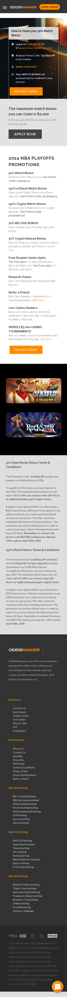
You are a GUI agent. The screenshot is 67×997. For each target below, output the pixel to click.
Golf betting (20, 815)
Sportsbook (19, 711)
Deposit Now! (26, 91)
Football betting (22, 907)
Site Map (18, 756)
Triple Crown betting (24, 888)
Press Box (18, 759)
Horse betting (21, 822)
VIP (15, 727)
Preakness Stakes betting (27, 895)
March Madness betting (26, 859)
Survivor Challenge (23, 910)
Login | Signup (49, 7)
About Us (18, 748)
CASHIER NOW (36, 44)
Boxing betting (21, 855)
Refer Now (38, 300)
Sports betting (21, 863)
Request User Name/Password (34, 47)
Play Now (45, 339)
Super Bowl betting (23, 844)
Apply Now (25, 134)
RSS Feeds (19, 763)
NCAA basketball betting (27, 811)
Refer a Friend (20, 778)
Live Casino (19, 719)
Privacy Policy (20, 771)
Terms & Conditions (24, 767)
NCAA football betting (25, 807)
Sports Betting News (24, 774)
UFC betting (20, 851)
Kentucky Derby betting (26, 892)
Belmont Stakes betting (26, 884)
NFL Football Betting (24, 796)
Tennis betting (21, 848)
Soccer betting (21, 818)
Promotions (19, 730)
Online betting (21, 903)
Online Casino (21, 715)
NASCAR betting (22, 840)
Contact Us (19, 708)
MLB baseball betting (24, 803)
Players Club (20, 723)
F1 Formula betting (23, 866)
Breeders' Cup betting (25, 899)
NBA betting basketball (26, 800)
